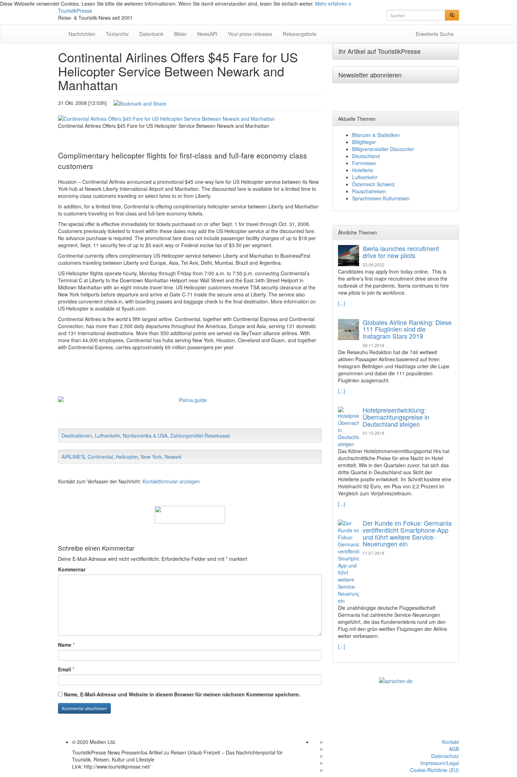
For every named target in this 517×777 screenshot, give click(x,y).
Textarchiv (117, 33)
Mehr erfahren (331, 3)
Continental (100, 456)
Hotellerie (362, 170)
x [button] (350, 3)
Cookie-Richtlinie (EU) (434, 769)
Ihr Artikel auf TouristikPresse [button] (379, 51)
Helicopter (127, 456)
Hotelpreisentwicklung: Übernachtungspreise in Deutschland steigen (396, 416)
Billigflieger (364, 141)
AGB (454, 748)
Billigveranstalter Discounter (383, 148)
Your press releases (250, 33)
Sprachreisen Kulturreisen (381, 198)
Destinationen (77, 435)
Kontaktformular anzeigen (171, 481)
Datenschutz (445, 755)
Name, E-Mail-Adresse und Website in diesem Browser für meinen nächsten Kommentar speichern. (182, 694)
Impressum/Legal (439, 762)
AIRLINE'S (73, 456)
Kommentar (71, 569)
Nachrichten (82, 33)
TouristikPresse (75, 10)
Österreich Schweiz (373, 184)
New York (151, 456)
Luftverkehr (107, 435)
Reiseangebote (300, 33)
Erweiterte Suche (435, 33)
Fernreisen (364, 163)
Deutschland (366, 155)
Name (64, 644)
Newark (173, 456)
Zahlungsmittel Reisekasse (200, 435)
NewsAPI (207, 33)
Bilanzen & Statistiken (376, 134)
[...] (341, 303)
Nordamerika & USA (145, 435)
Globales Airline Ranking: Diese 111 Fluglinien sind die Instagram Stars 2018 (407, 329)
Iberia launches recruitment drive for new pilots (401, 252)
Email (64, 669)
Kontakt (450, 741)
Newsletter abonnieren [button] (370, 74)
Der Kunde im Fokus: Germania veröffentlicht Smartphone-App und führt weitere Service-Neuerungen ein (407, 533)
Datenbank (151, 33)
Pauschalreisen (369, 191)
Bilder (180, 33)
